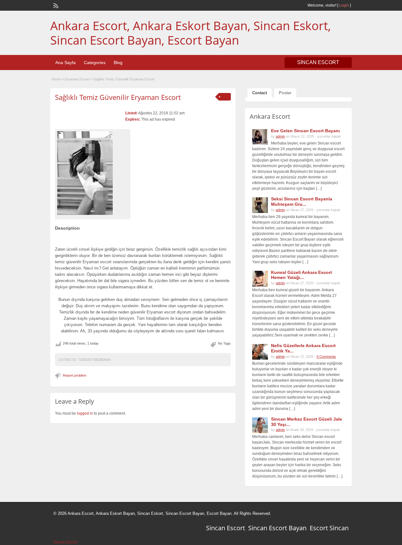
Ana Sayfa (65, 62)
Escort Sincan (329, 528)
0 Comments (326, 356)
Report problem (74, 375)
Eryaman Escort (77, 79)
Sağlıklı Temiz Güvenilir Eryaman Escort (118, 97)
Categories (95, 62)
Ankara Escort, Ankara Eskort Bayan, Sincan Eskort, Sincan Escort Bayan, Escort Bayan (190, 32)
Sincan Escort (225, 528)
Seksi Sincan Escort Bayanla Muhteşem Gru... (301, 201)
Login (344, 5)
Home (56, 79)
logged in (85, 413)
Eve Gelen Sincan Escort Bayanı (305, 130)
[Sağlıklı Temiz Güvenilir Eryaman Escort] (92, 173)
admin (280, 136)
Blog (118, 62)
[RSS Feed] (55, 5)
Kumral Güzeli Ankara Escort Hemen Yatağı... (301, 275)
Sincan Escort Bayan (277, 528)
